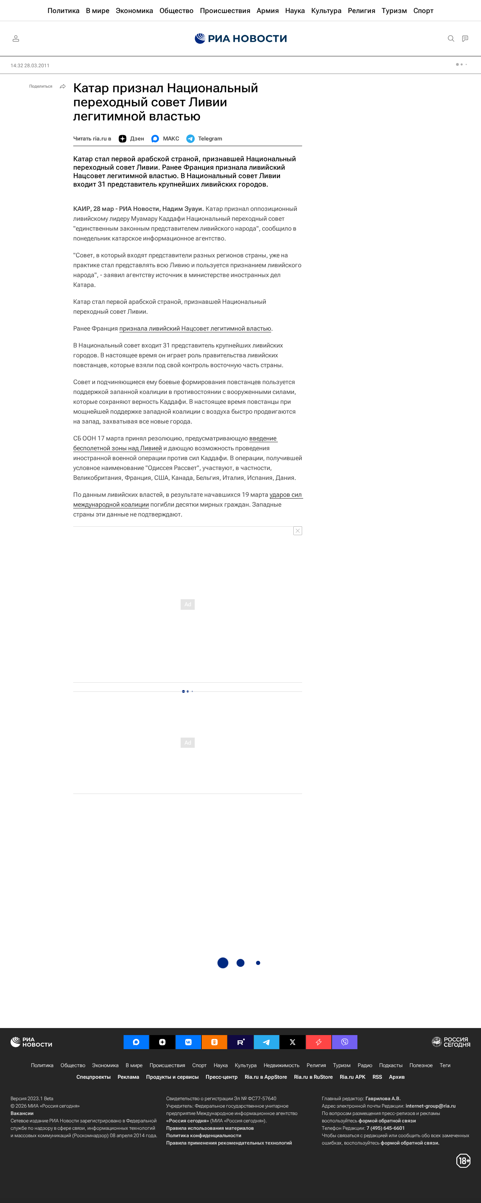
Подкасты (390, 1065)
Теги (445, 1065)
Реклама (128, 1077)
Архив (397, 1077)
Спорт (199, 1065)
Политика (42, 1065)
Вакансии (22, 1113)
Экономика (105, 1065)
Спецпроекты (93, 1077)
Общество (73, 1065)
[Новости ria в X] (292, 1042)
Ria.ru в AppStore (266, 1077)
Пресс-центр (222, 1077)
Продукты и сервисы (172, 1077)
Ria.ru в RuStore (313, 1077)
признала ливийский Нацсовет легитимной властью (195, 328)
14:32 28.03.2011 (30, 65)
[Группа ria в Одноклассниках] (214, 1042)
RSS (377, 1077)
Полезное (421, 1065)
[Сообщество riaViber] (344, 1042)
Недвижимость (282, 1065)
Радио (365, 1065)
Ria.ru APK (353, 1077)
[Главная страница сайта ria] (241, 38)
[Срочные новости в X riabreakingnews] (318, 1042)
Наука (221, 1065)
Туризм (342, 1065)
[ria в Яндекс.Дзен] (162, 1042)
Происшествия (167, 1065)
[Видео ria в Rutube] (240, 1042)
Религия (316, 1065)
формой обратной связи (387, 1120)
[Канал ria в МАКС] (136, 1042)
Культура (246, 1065)
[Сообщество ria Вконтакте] (188, 1042)
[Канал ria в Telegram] (266, 1042)
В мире (134, 1065)
